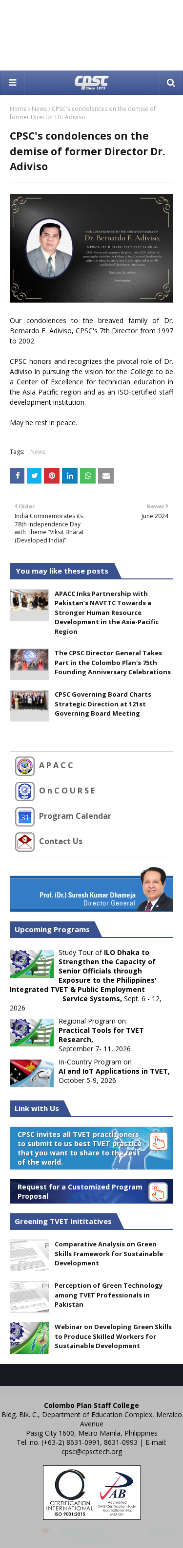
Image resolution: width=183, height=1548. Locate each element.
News (39, 109)
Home (18, 109)
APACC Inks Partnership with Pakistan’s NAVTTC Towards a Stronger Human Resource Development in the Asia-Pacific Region (107, 612)
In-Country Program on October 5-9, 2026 (114, 1071)
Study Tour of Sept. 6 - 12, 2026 (86, 980)
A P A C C (55, 765)
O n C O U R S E (66, 791)
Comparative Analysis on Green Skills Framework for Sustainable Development (109, 1253)
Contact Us (59, 841)
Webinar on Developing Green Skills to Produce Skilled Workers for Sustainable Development (113, 1336)
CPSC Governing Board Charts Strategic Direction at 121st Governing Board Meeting (103, 704)
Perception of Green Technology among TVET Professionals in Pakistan (109, 1295)
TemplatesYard (81, 1531)
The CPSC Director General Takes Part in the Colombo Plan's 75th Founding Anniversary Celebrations (113, 662)
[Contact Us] (26, 841)
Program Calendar (74, 816)
